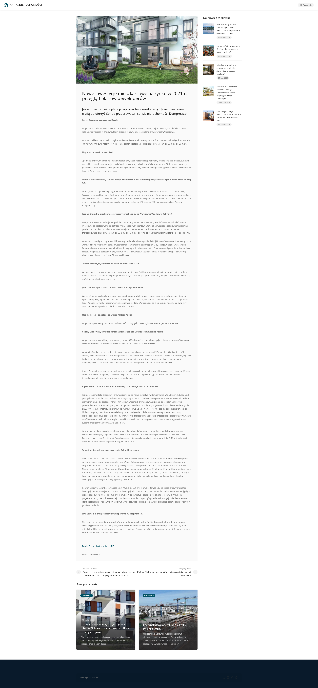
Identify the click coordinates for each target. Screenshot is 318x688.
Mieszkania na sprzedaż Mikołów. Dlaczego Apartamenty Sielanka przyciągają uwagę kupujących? (227, 92)
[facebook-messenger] (232, 677)
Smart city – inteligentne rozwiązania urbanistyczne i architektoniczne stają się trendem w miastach (109, 572)
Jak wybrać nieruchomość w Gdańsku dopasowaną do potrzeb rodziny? (228, 49)
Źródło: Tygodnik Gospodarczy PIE (98, 546)
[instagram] (236, 677)
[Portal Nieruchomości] (23, 4)
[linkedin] (228, 677)
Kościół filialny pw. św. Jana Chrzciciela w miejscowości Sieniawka (164, 572)
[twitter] (224, 677)
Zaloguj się (307, 5)
